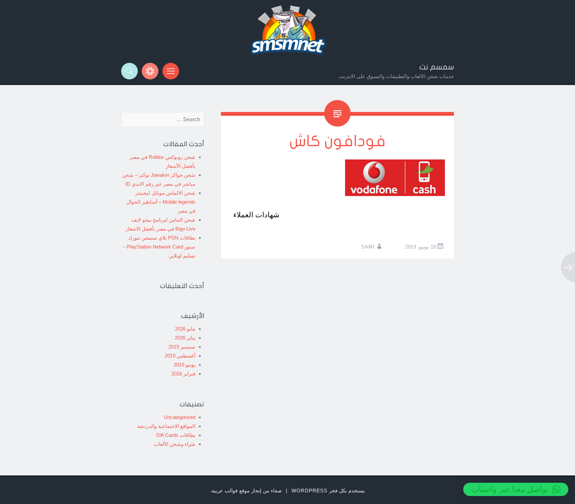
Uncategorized (179, 417)
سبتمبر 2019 (181, 347)
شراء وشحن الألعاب (174, 444)
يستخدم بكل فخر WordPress (328, 490)
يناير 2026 (185, 338)
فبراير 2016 (183, 373)
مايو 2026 (185, 329)
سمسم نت (436, 67)
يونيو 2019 (184, 364)
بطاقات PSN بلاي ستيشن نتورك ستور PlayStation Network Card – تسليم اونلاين (159, 246)
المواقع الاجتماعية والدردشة (166, 426)
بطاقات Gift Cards (175, 435)
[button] (515, 489)
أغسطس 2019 (180, 355)
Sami (368, 247)
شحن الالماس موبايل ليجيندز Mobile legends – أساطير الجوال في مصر (160, 202)
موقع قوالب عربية (231, 490)
